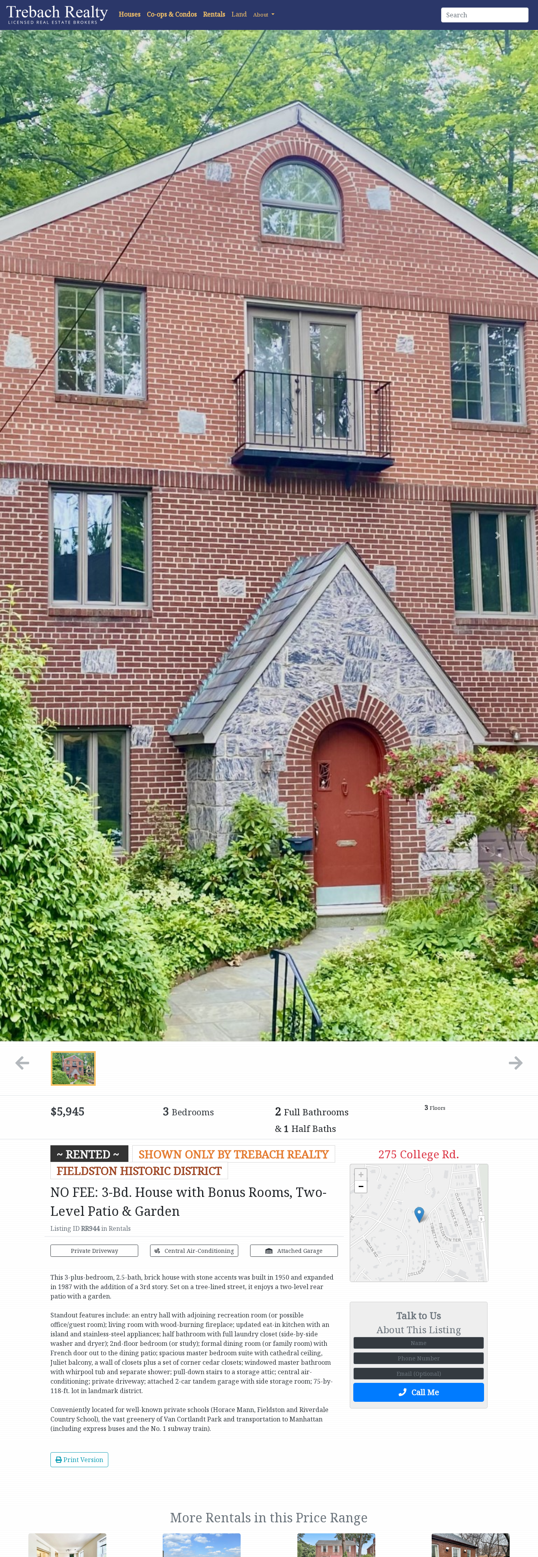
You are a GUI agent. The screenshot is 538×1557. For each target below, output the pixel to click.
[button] (264, 14)
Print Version (82, 1459)
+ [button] (361, 1175)
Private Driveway (94, 1250)
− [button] (361, 1186)
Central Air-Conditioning (198, 1250)
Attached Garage (299, 1250)
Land (239, 14)
